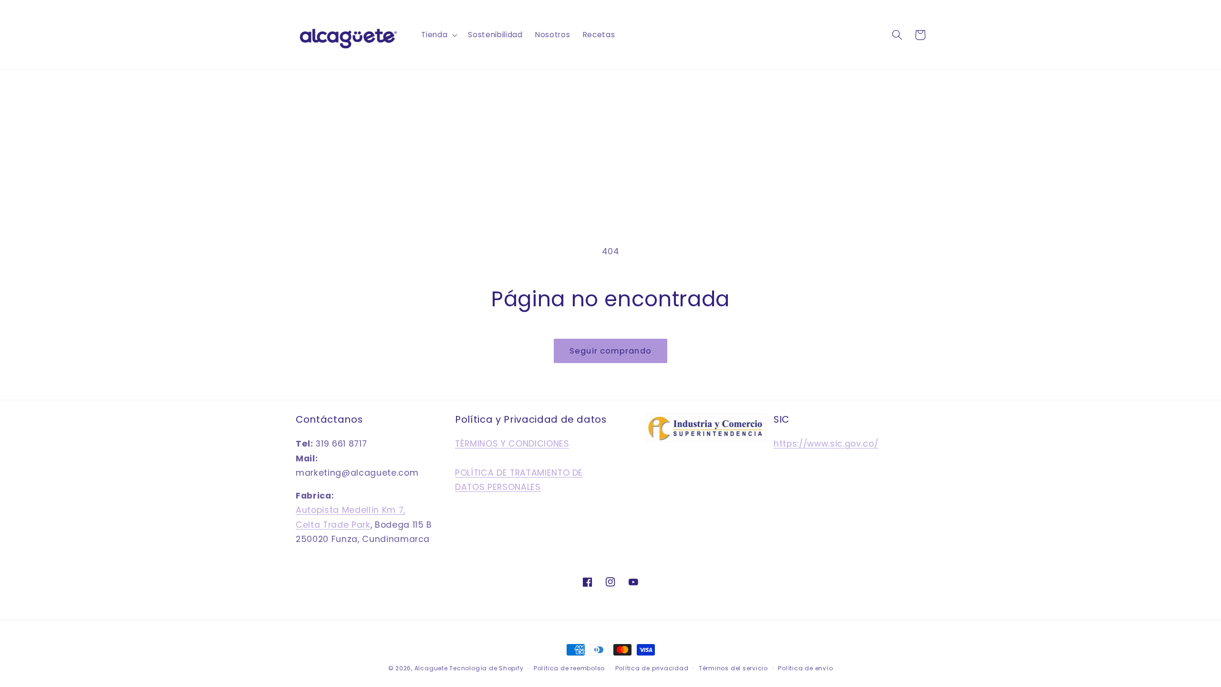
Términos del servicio (733, 668)
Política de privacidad (652, 668)
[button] (438, 35)
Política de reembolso (569, 668)
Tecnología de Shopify (486, 668)
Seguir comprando (610, 350)
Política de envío (805, 668)
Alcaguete (432, 668)
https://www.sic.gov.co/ (826, 443)
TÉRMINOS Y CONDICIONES (512, 443)
